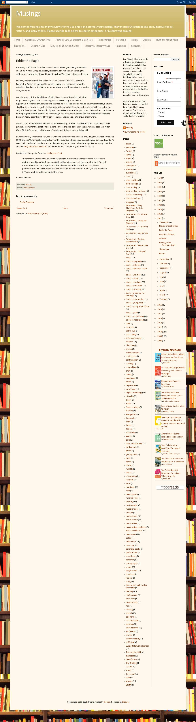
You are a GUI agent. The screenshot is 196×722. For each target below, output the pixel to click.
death (128, 382)
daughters (130, 378)
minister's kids (132, 498)
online (128, 538)
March (163, 295)
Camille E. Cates (168, 439)
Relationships (104, 40)
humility (129, 469)
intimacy (129, 480)
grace (128, 451)
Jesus (128, 483)
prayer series (131, 571)
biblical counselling (134, 195)
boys (128, 324)
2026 (159, 178)
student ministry (133, 639)
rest (127, 606)
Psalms (129, 578)
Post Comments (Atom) (38, 213)
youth (128, 685)
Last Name (162, 99)
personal (130, 560)
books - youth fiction (135, 316)
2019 (159, 209)
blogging (130, 202)
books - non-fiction (134, 286)
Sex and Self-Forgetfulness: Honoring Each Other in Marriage (173, 371)
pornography (132, 563)
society (129, 635)
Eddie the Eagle (166, 230)
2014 (159, 314)
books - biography (134, 261)
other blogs (131, 542)
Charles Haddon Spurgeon (171, 401)
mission (129, 513)
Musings (28, 14)
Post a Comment (27, 202)
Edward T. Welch (168, 411)
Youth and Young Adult (167, 40)
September (165, 268)
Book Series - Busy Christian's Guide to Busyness (134, 208)
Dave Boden (166, 363)
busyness (130, 327)
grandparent (131, 454)
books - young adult (134, 303)
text (162, 116)
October (164, 264)
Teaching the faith (133, 652)
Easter (128, 404)
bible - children (132, 180)
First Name (162, 91)
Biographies (20, 46)
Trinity (128, 670)
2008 (159, 341)
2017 (159, 218)
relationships (131, 595)
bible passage (132, 184)
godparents (131, 447)
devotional (130, 389)
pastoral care (132, 552)
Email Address (165, 82)
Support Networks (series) (137, 646)
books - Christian (133, 275)
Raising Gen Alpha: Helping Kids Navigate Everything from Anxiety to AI (173, 357)
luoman (107, 702)
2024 (159, 187)
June (162, 281)
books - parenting (133, 289)
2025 (159, 183)
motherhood (131, 516)
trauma (129, 667)
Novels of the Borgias (168, 226)
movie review (29, 188)
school (129, 613)
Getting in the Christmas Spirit (167, 244)
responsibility (132, 602)
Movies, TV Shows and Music (64, 46)
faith (128, 422)
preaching (130, 574)
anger (128, 158)
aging (128, 155)
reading (129, 591)
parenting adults (133, 549)
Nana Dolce (166, 479)
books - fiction (132, 278)
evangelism (131, 414)
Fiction (134, 40)
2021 (159, 200)
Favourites (120, 46)
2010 (159, 332)
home (128, 462)
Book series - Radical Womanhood (135, 240)
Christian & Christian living (38, 40)
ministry (129, 502)
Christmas (130, 345)
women (129, 681)
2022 (159, 196)
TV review (130, 674)
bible (128, 176)
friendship (130, 433)
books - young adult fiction (137, 306)
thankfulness (131, 659)
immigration (131, 476)
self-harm (130, 617)
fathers (129, 429)
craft (128, 371)
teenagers (130, 656)
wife (128, 677)
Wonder (162, 238)
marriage (130, 487)
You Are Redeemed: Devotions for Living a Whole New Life (171, 473)
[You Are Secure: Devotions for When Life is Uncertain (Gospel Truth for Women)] (158, 466)
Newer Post (22, 208)
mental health (132, 494)
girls (128, 440)
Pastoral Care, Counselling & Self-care (74, 40)
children (129, 342)
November (165, 259)
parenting (130, 545)
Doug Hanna (167, 376)
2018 (159, 214)
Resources (136, 46)
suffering (130, 642)
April (162, 290)
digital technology (134, 393)
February (164, 299)
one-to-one (131, 534)
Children (147, 40)
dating (129, 374)
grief (128, 458)
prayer (129, 567)
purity (128, 582)
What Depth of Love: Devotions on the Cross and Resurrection (171, 396)
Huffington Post (54, 153)
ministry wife (131, 505)
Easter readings (133, 407)
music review (131, 523)
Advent (129, 151)
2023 (159, 192)
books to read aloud (135, 320)
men (128, 491)
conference (131, 356)
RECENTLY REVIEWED (170, 350)
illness (128, 473)
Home (17, 40)
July (161, 277)
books (128, 258)
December (164, 222)
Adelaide (130, 147)
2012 (159, 323)
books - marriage (133, 282)
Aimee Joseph (167, 464)
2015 (159, 309)
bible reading (132, 187)
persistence (131, 556)
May (162, 286)
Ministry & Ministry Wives (97, 46)
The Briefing (131, 663)
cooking (129, 364)
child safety (131, 335)
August (163, 273)
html (162, 112)
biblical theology (133, 198)
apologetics (131, 166)
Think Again (164, 249)
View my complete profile (134, 132)
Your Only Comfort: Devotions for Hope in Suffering (171, 448)
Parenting (121, 40)
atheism (129, 169)
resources (130, 599)
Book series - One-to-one (137, 233)
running (129, 610)
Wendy (29, 185)
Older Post (108, 208)
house (128, 465)
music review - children (136, 527)
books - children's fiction (136, 269)
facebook (130, 418)
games (129, 436)
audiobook (131, 173)
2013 (159, 318)
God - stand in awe (134, 444)
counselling (131, 367)
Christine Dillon (168, 387)
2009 (159, 336)
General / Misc (38, 46)
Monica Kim (160, 429)
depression (131, 385)
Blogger (125, 702)
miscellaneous (132, 509)
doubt (128, 400)
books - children (133, 265)
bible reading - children (136, 191)
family (128, 425)
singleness (130, 631)
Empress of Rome (167, 234)
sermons (130, 624)
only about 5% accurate (35, 146)
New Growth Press (134, 531)
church (129, 349)
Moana (162, 254)
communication (132, 353)
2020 (159, 205)
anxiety (129, 162)
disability (130, 396)
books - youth (132, 313)
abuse (128, 144)
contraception (132, 360)
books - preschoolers (135, 299)
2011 (159, 327)
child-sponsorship (133, 338)
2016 (159, 305)
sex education (132, 628)
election (129, 411)
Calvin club (130, 331)
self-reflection (132, 621)
